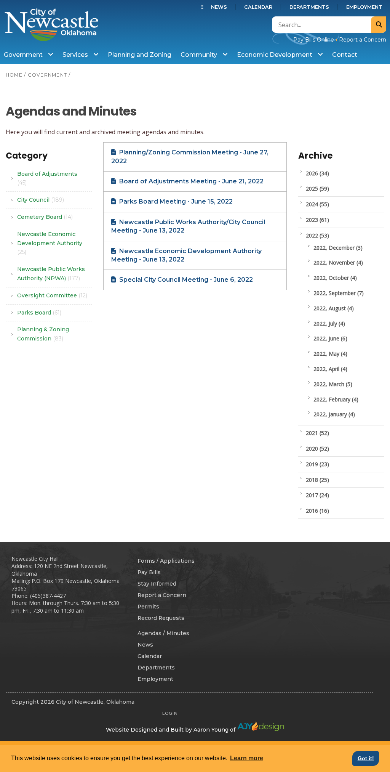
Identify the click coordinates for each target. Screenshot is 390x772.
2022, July (329, 323)
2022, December (338, 247)
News (219, 7)
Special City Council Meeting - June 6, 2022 (185, 279)
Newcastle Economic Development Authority (49, 243)
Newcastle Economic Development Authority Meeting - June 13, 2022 (186, 255)
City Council (40, 199)
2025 (317, 188)
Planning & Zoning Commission (43, 334)
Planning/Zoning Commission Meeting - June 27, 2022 (190, 156)
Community (200, 54)
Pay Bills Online (313, 39)
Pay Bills (149, 572)
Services (76, 54)
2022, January (334, 414)
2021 (317, 433)
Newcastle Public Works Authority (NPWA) (51, 274)
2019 (317, 464)
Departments (309, 7)
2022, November (338, 262)
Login (170, 713)
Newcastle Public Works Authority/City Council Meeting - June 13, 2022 (188, 226)
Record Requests (160, 618)
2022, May (330, 353)
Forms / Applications (166, 561)
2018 (317, 479)
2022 (317, 235)
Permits (148, 606)
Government (24, 54)
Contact (344, 54)
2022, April (330, 368)
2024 (317, 204)
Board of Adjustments (47, 178)
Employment (364, 7)
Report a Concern (362, 39)
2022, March (332, 384)
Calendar (258, 7)
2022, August (333, 308)
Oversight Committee (52, 295)
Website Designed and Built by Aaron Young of (171, 730)
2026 (317, 173)
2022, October (335, 277)
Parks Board (39, 312)
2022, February (335, 399)
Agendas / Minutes (163, 633)
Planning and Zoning (139, 54)
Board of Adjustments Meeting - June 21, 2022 (191, 181)
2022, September (338, 293)
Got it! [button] (366, 758)
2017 (317, 495)
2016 (317, 510)
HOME (14, 75)
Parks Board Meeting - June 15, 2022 (175, 201)
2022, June (330, 338)
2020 (317, 448)
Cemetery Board (45, 216)
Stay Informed (156, 584)
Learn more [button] (246, 758)
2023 (317, 219)
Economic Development (275, 54)
